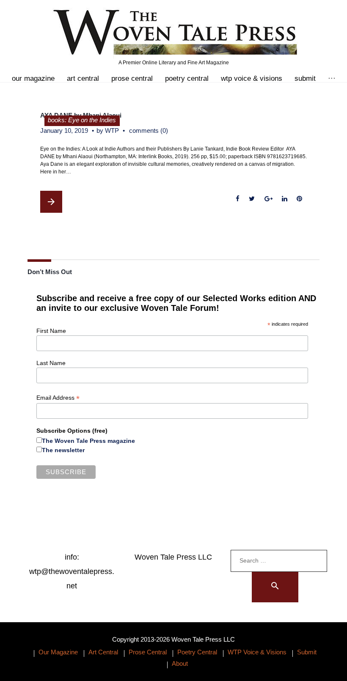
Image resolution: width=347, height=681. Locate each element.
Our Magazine (33, 78)
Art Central (83, 78)
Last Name (51, 363)
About (180, 663)
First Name (51, 330)
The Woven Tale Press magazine (88, 440)
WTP (112, 130)
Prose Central (132, 78)
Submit (305, 78)
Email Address (58, 398)
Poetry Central (187, 78)
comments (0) (148, 130)
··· (332, 78)
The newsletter (63, 450)
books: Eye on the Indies (82, 120)
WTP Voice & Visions (251, 78)
